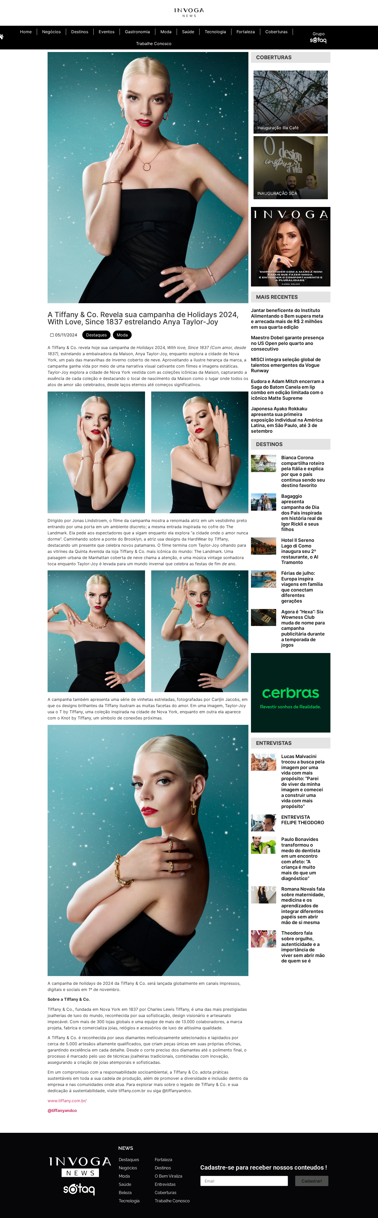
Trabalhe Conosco (154, 43)
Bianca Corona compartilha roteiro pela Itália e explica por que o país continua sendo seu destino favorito (303, 471)
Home (26, 31)
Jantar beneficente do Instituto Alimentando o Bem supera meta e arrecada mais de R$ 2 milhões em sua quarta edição (287, 319)
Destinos (79, 31)
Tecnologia (215, 31)
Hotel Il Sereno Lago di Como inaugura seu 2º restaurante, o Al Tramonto (299, 551)
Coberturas (276, 31)
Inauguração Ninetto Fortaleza (287, 127)
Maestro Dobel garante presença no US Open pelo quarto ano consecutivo (287, 343)
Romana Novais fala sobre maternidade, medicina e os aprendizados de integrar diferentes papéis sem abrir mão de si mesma (303, 905)
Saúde (188, 31)
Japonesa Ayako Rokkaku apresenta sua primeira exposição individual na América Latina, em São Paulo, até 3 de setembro (286, 419)
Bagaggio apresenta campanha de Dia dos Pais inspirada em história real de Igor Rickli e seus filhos (301, 512)
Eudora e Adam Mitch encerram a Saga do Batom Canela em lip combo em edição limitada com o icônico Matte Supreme (287, 390)
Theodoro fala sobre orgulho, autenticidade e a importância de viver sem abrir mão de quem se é (303, 946)
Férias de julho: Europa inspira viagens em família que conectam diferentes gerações (302, 587)
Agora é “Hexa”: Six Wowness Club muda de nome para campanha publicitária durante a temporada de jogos (303, 628)
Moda (166, 31)
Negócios (51, 31)
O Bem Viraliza (168, 1176)
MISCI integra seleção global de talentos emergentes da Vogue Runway (286, 365)
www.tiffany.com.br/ (67, 1100)
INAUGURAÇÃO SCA (277, 193)
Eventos (106, 31)
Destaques (96, 334)
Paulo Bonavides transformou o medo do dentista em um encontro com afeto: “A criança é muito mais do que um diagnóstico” (300, 859)
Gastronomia (137, 31)
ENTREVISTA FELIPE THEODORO (302, 819)
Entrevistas (165, 1184)
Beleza (125, 1192)
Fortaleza (246, 31)
